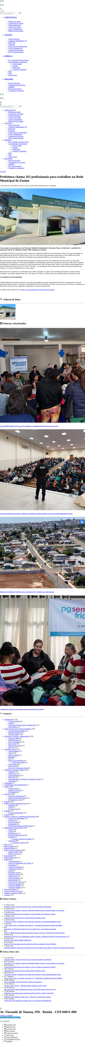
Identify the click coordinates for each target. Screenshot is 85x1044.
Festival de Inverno (14, 790)
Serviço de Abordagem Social (18, 768)
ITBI (10, 73)
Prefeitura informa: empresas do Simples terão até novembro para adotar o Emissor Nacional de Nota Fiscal (39, 948)
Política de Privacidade (15, 31)
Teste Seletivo (12, 727)
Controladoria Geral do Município (15, 785)
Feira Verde (12, 744)
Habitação (11, 805)
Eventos (15, 66)
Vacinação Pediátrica (15, 887)
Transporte (11, 841)
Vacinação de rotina (14, 884)
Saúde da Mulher (13, 878)
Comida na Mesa (13, 738)
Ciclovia (11, 831)
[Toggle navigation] (1, 11)
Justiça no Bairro (13, 755)
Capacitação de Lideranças (17, 731)
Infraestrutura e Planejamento (13, 828)
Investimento (12, 824)
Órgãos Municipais (14, 25)
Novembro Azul (13, 872)
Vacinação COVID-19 (15, 882)
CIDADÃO (8, 35)
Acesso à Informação (15, 29)
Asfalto (10, 829)
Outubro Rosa (13, 876)
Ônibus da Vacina (14, 874)
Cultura (6, 787)
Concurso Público (14, 721)
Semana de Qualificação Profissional (20, 826)
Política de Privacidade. (7, 1014)
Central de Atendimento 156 (17, 41)
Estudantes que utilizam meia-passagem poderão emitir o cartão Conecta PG (29, 993)
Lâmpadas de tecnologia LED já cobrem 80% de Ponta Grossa (24, 918)
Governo (3, 171)
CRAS (10, 753)
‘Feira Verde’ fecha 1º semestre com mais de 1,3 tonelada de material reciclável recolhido (33, 925)
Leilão (10, 723)
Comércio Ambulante (19, 69)
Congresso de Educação (16, 796)
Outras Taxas (12, 75)
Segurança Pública (10, 889)
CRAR (10, 871)
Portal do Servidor (14, 83)
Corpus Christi (13, 788)
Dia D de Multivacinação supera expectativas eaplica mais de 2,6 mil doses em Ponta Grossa (34, 933)
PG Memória (12, 792)
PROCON (11, 43)
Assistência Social (10, 749)
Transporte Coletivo (18, 843)
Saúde (6, 859)
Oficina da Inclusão (18, 762)
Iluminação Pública (14, 732)
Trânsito (11, 837)
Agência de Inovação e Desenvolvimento (17, 729)
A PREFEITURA (10, 17)
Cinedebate (12, 865)
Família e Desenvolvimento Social (15, 803)
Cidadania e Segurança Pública (14, 770)
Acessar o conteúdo (6, 1015)
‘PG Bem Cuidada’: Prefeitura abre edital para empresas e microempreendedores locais (32, 921)
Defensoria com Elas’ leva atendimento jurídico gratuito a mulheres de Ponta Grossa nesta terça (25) (36, 936)
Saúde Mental (12, 880)
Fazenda (7, 811)
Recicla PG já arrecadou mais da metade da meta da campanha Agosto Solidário (30, 944)
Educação (7, 794)
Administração (9, 719)
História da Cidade (14, 21)
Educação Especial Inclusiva (17, 798)
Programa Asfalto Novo (16, 835)
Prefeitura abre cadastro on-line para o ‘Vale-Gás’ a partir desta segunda (27, 997)
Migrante (11, 757)
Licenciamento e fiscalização (17, 62)
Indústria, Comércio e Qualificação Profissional (19, 816)
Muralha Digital (9, 848)
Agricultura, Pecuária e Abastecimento (16, 736)
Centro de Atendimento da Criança (19, 863)
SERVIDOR (8, 79)
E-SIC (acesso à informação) (17, 46)
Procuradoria (8, 856)
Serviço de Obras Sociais (12, 891)
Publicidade (16, 68)
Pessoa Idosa (12, 764)
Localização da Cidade (15, 23)
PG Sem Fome (13, 809)
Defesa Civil (12, 773)
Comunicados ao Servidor (16, 85)
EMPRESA (8, 56)
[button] (10, 1017)
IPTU (10, 71)
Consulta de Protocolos (15, 50)
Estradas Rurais (13, 740)
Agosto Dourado (13, 861)
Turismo (7, 895)
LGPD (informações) (15, 48)
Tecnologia (12, 781)
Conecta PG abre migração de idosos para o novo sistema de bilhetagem (27, 1000)
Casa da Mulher (13, 751)
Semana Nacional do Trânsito (22, 839)
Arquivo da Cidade (14, 27)
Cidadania (11, 772)
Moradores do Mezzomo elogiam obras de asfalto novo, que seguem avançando (30, 929)
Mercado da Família (14, 745)
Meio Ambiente (9, 846)
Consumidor (8, 783)
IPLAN (6, 844)
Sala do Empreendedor (15, 813)
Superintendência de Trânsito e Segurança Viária (24, 779)
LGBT (10, 807)
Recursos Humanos (10, 857)
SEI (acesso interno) (14, 89)
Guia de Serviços (13, 39)
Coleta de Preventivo (15, 867)
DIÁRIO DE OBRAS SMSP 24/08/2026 (17, 940)
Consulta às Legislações (16, 91)
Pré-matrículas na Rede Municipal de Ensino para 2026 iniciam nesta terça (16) (30, 989)
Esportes (7, 801)
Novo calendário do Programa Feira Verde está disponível (23, 982)
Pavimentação (12, 833)
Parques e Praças (13, 854)
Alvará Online (17, 64)
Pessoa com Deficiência (16, 760)
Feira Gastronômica (14, 742)
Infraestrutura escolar (15, 800)
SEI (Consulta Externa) (16, 52)
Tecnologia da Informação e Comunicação (22, 725)
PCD (10, 759)
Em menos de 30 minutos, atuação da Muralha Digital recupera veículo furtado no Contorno (34, 910)
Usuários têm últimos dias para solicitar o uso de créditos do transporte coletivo (30, 914)
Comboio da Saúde (14, 869)
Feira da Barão (13, 822)
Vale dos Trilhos (13, 734)
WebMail (11, 87)
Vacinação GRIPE (14, 885)
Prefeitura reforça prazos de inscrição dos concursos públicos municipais (27, 907)
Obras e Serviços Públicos (12, 850)
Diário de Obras (13, 852)
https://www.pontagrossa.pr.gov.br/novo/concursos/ (38, 290)
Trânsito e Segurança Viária (13, 893)
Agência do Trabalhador (16, 818)
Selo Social (12, 766)
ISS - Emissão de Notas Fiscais (18, 60)
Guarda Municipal (14, 775)
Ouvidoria (11, 44)
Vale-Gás (11, 747)
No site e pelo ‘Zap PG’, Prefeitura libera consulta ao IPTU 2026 (25, 986)
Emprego (11, 820)
